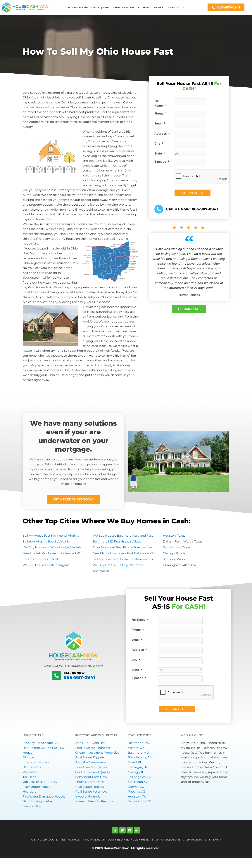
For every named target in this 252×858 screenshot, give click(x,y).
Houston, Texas (174, 535)
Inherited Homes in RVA (40, 559)
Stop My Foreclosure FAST (42, 743)
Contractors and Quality (92, 772)
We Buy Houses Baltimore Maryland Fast (123, 535)
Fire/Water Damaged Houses (44, 796)
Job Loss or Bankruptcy (40, 782)
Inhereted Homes (36, 762)
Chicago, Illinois (174, 553)
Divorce (28, 757)
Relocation (31, 772)
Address (162, 133)
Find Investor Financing (92, 748)
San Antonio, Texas (176, 547)
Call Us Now (74, 673)
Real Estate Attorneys (91, 791)
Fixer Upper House (36, 786)
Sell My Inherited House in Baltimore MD (123, 559)
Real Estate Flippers (90, 757)
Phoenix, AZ (136, 791)
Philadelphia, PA (139, 757)
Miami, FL (135, 762)
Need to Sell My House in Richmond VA (52, 553)
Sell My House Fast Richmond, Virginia (51, 535)
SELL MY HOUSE (77, 7)
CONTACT (174, 7)
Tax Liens (29, 777)
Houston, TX (137, 796)
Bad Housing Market (38, 801)
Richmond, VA (138, 743)
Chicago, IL (136, 772)
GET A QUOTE (100, 7)
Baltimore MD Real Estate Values (117, 541)
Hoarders (29, 791)
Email (159, 123)
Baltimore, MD (138, 752)
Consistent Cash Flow (91, 777)
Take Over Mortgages (91, 767)
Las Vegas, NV (138, 767)
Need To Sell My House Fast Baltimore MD (124, 553)
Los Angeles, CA (139, 777)
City (158, 143)
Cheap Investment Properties (97, 752)
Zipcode (161, 161)
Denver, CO (136, 786)
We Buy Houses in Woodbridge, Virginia (52, 547)
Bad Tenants (32, 767)
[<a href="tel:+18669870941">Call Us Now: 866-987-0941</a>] (158, 209)
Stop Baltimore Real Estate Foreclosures (122, 547)
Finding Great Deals (89, 782)
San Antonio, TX (139, 801)
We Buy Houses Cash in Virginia (46, 565)
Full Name (160, 103)
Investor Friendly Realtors (94, 801)
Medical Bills (32, 806)
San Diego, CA (138, 782)
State (159, 153)
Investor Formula (88, 796)
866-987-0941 (79, 677)
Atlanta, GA (136, 748)
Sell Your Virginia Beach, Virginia (46, 541)
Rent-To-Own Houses (91, 762)
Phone (160, 113)
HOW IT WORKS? (154, 7)
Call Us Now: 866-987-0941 (192, 209)
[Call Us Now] (56, 675)
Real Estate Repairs (89, 786)
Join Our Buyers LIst (90, 743)
